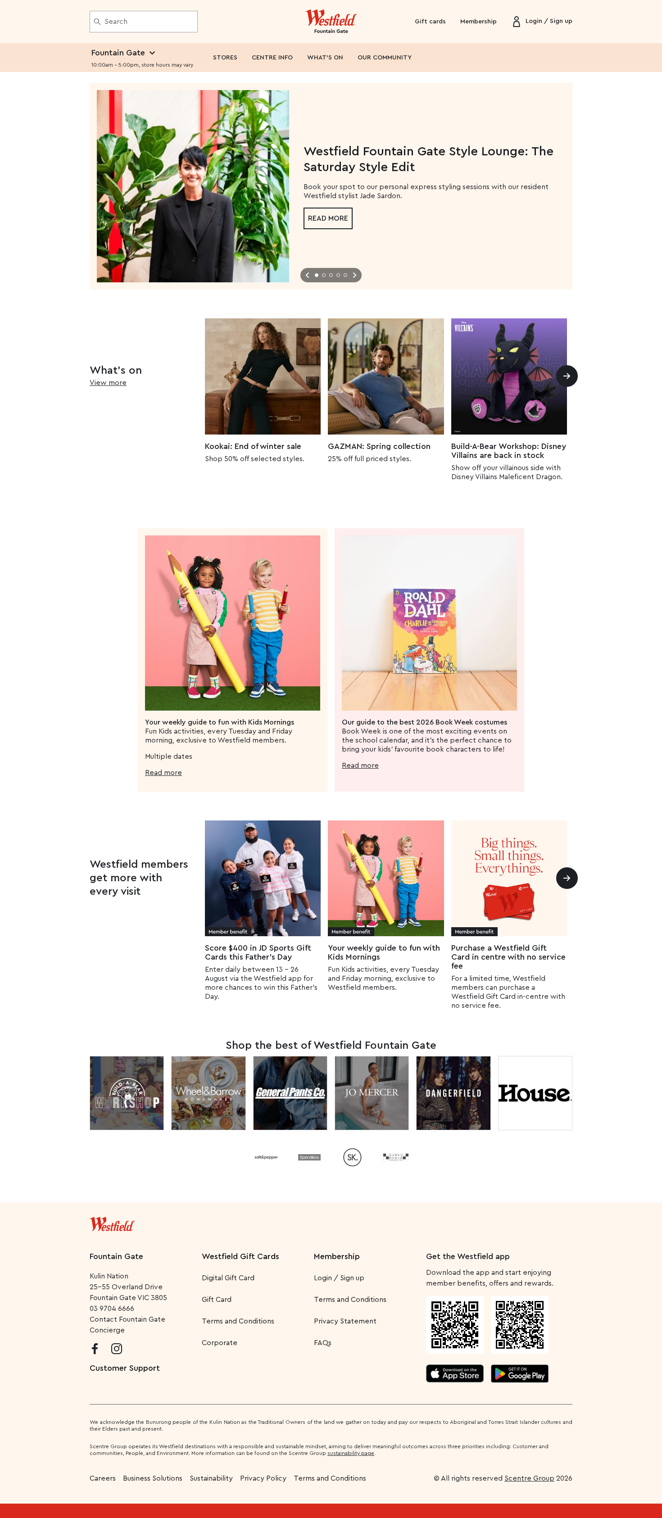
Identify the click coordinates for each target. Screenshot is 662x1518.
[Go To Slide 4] (338, 275)
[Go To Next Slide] (354, 275)
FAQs (322, 1342)
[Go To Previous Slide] (307, 275)
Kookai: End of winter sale (253, 446)
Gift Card (216, 1299)
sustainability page (350, 1453)
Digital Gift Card (228, 1278)
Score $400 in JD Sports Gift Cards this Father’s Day (258, 952)
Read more (328, 218)
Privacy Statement (345, 1321)
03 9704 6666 (112, 1308)
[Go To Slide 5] (345, 275)
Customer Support (125, 1368)
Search (115, 21)
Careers (103, 1478)
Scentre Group (529, 1478)
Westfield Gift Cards (240, 1256)
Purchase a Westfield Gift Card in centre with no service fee (508, 957)
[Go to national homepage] (112, 1222)
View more (108, 382)
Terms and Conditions (238, 1321)
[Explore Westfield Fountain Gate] (331, 21)
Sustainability (211, 1478)
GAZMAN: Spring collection (379, 446)
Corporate (219, 1342)
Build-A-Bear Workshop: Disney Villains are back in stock (508, 450)
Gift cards (430, 21)
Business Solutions (152, 1478)
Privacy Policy (263, 1478)
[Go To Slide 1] (316, 275)
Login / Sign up (339, 1278)
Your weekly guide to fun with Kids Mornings (384, 952)
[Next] (567, 376)
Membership (478, 21)
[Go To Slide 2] (324, 275)
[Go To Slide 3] (331, 275)
